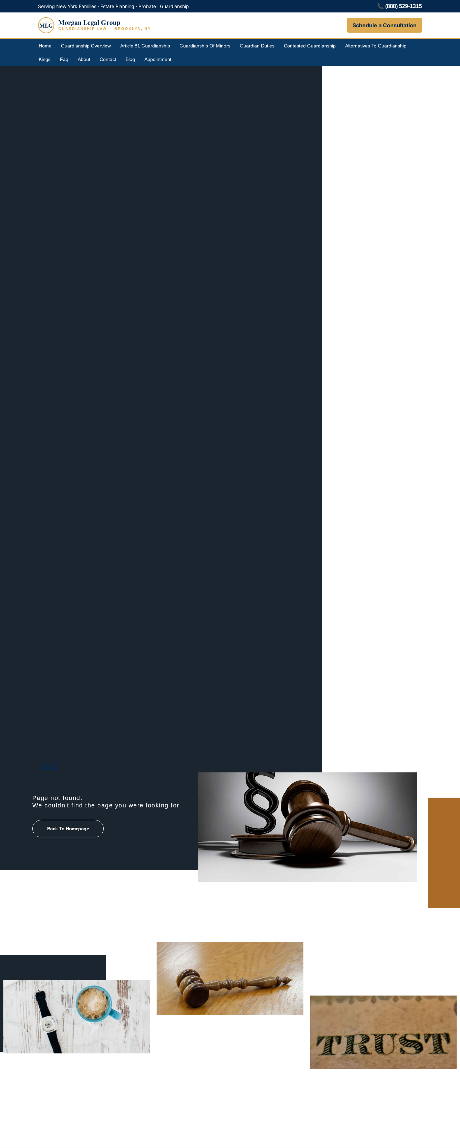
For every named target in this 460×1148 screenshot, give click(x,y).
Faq (64, 59)
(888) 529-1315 (403, 6)
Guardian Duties (257, 45)
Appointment (157, 59)
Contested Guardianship (310, 45)
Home (45, 45)
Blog (130, 59)
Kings (45, 59)
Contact (108, 59)
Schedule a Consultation (385, 25)
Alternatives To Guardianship (375, 45)
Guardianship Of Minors (204, 45)
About (84, 59)
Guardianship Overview (86, 45)
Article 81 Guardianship (145, 45)
